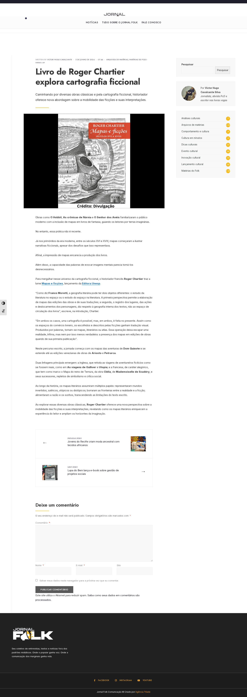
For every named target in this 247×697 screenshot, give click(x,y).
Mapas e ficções (52, 283)
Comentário (42, 522)
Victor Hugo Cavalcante (59, 59)
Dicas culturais (189, 144)
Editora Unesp (91, 283)
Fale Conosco (151, 22)
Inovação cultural (190, 157)
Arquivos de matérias (117, 59)
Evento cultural (189, 151)
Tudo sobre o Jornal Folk (119, 22)
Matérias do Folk (138, 59)
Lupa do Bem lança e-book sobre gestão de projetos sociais (93, 470)
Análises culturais (190, 118)
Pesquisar (187, 64)
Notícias (92, 22)
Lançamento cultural (192, 164)
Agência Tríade (142, 692)
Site (119, 565)
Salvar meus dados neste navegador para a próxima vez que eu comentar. (79, 580)
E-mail (80, 565)
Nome (39, 565)
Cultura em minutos (191, 138)
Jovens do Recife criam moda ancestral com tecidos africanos (93, 442)
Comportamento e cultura (195, 131)
